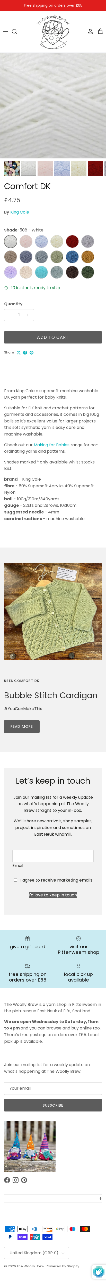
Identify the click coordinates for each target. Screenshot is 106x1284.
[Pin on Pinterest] (31, 353)
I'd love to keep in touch (53, 895)
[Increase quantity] (29, 315)
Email (17, 865)
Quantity (13, 304)
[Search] (17, 31)
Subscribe (53, 1105)
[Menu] (5, 31)
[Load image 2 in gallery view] (53, 105)
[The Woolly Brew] (53, 31)
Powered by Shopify (62, 1266)
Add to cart (53, 337)
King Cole (19, 212)
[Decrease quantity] (8, 315)
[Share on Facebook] (25, 353)
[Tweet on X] (19, 353)
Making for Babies (51, 445)
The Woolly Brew (30, 1266)
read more (22, 726)
